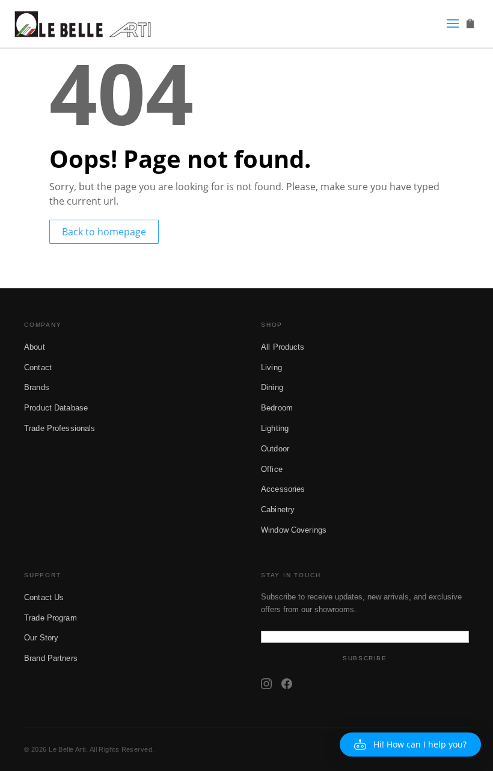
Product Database (56, 407)
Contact (38, 367)
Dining (272, 387)
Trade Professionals (59, 428)
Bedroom (277, 407)
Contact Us (44, 597)
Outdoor (275, 448)
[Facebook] (286, 683)
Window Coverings (293, 529)
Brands (36, 387)
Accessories (283, 489)
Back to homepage (104, 231)
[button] (410, 744)
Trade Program (50, 617)
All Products (283, 346)
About (34, 346)
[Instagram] (266, 683)
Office (272, 469)
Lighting (275, 428)
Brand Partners (51, 658)
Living (271, 367)
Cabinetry (278, 509)
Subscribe (365, 658)
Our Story (41, 637)
